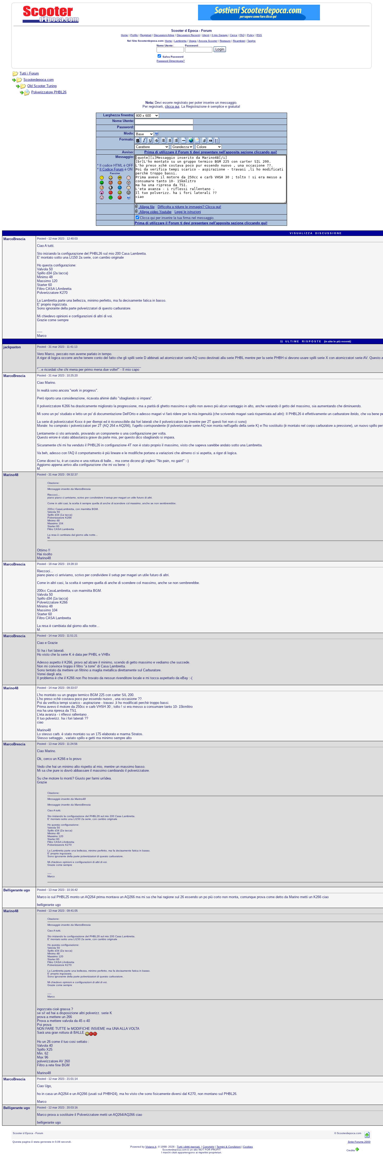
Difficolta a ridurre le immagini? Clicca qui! (189, 207)
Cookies (248, 1146)
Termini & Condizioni (229, 1146)
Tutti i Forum (29, 73)
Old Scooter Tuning (42, 86)
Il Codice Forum (111, 169)
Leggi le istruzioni (188, 212)
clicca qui (172, 106)
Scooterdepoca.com (38, 80)
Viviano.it (150, 1146)
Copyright (208, 1146)
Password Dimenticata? (171, 60)
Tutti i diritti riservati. (188, 1146)
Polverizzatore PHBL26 (48, 92)
